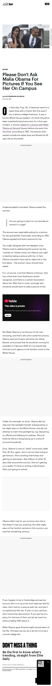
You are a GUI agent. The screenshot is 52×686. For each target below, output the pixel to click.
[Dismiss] (48, 662)
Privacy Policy (7, 670)
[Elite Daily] (8, 4)
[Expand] (40, 662)
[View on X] (26, 493)
